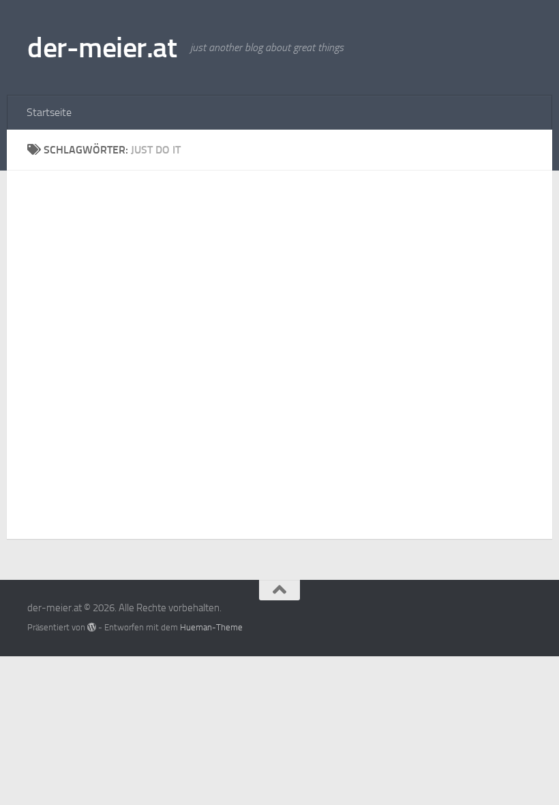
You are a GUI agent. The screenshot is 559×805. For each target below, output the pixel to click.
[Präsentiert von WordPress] (91, 627)
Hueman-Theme (211, 627)
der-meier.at (102, 48)
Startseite (49, 112)
